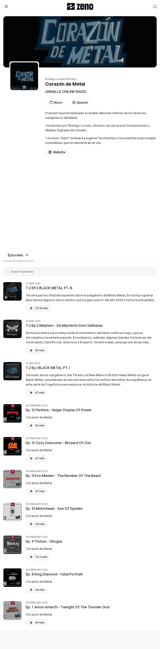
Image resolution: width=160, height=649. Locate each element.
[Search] (154, 6)
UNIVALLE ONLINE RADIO (66, 91)
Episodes (18, 255)
